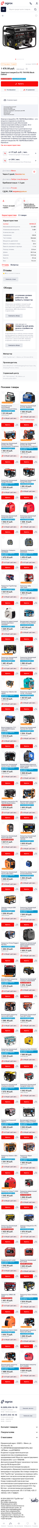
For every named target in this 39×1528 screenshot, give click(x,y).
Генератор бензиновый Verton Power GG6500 (9, 765)
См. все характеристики (10, 145)
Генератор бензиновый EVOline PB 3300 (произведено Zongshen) (10, 445)
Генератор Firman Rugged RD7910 (10, 943)
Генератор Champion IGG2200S (27, 551)
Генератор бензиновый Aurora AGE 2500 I (9, 872)
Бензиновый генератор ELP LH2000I (28, 1365)
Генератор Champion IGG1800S (8, 551)
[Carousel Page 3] (18, 59)
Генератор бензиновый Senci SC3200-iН (28, 658)
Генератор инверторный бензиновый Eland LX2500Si (9, 623)
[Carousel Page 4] (19, 59)
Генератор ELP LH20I (8, 1260)
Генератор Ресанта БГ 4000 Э (8, 1120)
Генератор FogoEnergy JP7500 (9, 586)
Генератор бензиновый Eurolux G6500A (9, 1226)
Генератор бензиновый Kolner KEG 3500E (9, 658)
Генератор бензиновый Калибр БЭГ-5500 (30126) (28, 837)
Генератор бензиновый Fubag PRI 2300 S (28, 516)
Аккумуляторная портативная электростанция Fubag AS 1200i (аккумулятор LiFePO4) (10, 407)
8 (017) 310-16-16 (9, 1415)
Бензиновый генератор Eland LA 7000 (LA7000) (28, 1120)
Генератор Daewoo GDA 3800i (9, 1156)
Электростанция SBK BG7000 (8, 908)
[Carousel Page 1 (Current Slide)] (15, 59)
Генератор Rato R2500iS (28, 1049)
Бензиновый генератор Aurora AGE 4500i (9, 1015)
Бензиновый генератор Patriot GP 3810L (28, 1330)
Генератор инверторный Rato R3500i (28, 1192)
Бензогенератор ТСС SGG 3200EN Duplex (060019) (8, 729)
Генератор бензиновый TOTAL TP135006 (9, 1049)
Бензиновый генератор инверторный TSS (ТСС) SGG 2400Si (28, 766)
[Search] (35, 9)
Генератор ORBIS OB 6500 (8, 1295)
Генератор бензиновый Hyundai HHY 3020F (28, 728)
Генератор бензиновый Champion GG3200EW (28, 979)
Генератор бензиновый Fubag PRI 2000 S (9, 516)
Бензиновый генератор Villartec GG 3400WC (28, 802)
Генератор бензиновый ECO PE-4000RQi (28, 406)
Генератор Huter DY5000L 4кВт (28, 1295)
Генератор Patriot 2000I (9, 1330)
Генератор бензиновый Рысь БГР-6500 (28, 1015)
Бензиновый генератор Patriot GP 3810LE (9, 1365)
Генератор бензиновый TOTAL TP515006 (28, 692)
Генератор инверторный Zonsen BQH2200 (28, 872)
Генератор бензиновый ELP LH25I (28, 1260)
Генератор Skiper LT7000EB (26, 1156)
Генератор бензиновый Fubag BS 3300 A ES (28, 1085)
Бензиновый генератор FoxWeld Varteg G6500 (28, 622)
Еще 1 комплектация (27, 419)
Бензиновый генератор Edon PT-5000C (9, 979)
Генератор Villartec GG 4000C (9, 692)
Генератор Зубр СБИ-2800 (25, 586)
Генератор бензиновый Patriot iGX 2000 (9, 836)
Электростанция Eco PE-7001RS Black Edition (9, 802)
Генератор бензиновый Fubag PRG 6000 (9, 481)
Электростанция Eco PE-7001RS (28, 1226)
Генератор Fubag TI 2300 (9, 1191)
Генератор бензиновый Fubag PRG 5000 (28, 481)
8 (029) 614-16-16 (9, 1407)
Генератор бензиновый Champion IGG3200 (9, 1085)
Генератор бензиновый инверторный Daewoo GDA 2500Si (28, 944)
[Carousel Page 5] (20, 59)
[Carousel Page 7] (23, 59)
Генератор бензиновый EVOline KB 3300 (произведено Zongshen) (28, 445)
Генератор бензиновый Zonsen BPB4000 (28, 908)
